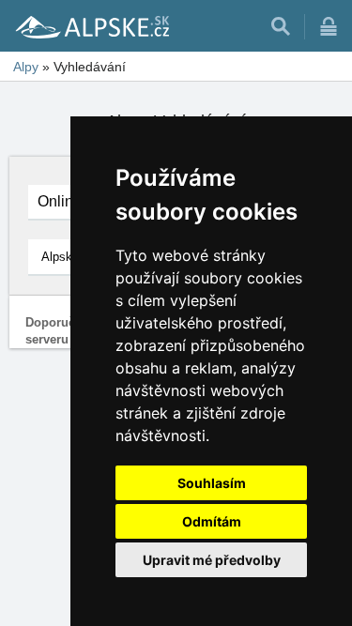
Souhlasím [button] (211, 483)
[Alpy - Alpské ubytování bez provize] (91, 26)
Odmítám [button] (211, 521)
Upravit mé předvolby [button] (212, 560)
